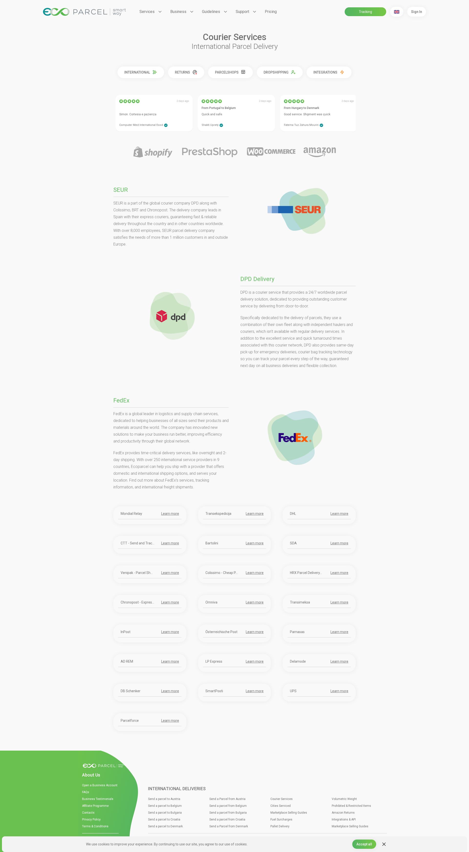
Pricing (271, 11)
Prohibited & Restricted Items (351, 806)
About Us (91, 774)
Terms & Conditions (95, 826)
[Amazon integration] (319, 152)
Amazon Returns (343, 812)
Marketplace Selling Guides (288, 812)
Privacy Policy (91, 819)
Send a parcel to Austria (164, 799)
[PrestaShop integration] (209, 152)
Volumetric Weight (344, 799)
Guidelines (211, 11)
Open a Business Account (99, 785)
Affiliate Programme (95, 806)
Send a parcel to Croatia (164, 819)
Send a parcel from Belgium (228, 806)
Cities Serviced (280, 806)
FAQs (85, 792)
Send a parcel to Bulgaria (165, 812)
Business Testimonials (97, 799)
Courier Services (281, 799)
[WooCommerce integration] (271, 152)
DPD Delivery (257, 279)
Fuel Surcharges (281, 819)
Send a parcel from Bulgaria (228, 812)
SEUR (120, 189)
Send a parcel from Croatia (227, 819)
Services (147, 11)
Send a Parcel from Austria (227, 799)
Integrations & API (344, 819)
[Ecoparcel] (84, 12)
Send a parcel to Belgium (165, 806)
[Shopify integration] (152, 152)
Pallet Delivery (279, 826)
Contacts (88, 812)
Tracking (365, 12)
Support (242, 11)
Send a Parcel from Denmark (228, 826)
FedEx (121, 400)
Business (178, 11)
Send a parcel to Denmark (165, 826)
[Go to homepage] (105, 766)
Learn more (170, 513)
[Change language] (396, 12)
